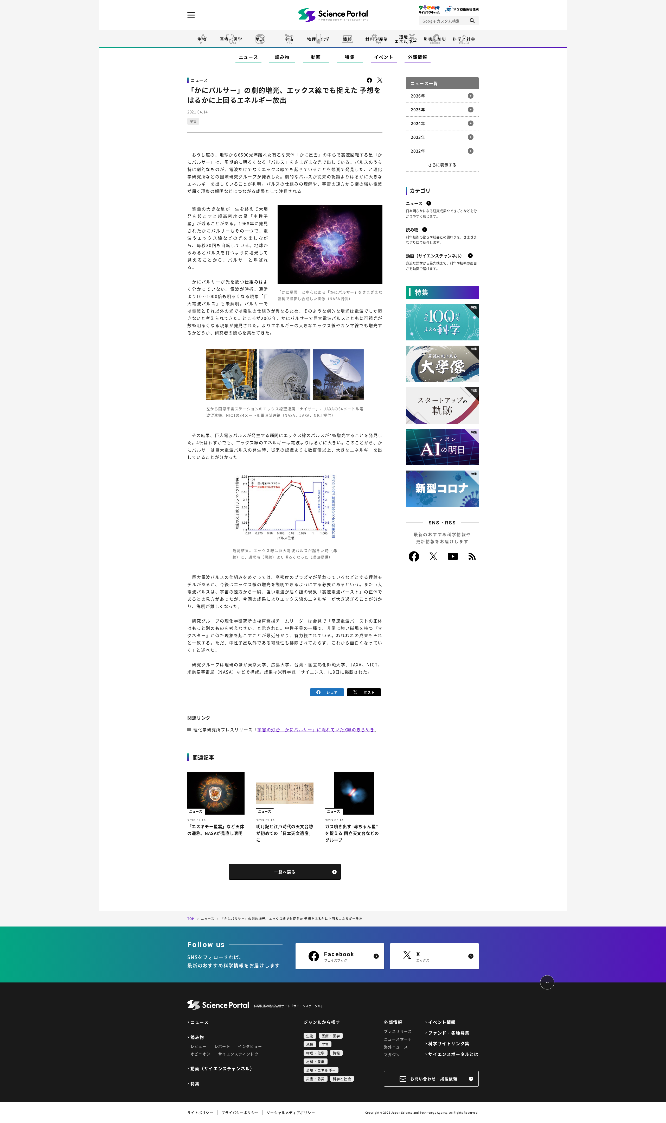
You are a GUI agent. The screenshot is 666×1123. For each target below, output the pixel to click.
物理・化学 (318, 39)
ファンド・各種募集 (448, 1033)
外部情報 (417, 57)
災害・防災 (435, 39)
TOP (191, 918)
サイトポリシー (200, 1112)
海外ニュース (396, 1046)
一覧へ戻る (285, 872)
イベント (384, 57)
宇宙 (289, 39)
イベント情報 (442, 1022)
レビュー (198, 1046)
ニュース (248, 57)
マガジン (392, 1054)
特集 (350, 57)
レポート (222, 1046)
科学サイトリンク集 (448, 1043)
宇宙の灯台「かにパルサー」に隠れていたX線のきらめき (316, 729)
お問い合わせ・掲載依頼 (434, 1079)
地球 (260, 39)
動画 (316, 57)
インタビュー (250, 1046)
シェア (332, 692)
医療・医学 (231, 39)
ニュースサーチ (398, 1039)
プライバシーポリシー (240, 1112)
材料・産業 (376, 39)
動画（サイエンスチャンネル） (222, 1068)
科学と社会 (464, 39)
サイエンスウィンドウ (238, 1053)
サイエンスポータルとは (453, 1054)
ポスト (369, 692)
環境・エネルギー (321, 1070)
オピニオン (200, 1053)
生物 (201, 39)
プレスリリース (398, 1031)
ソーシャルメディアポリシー (291, 1112)
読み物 (282, 57)
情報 (347, 39)
